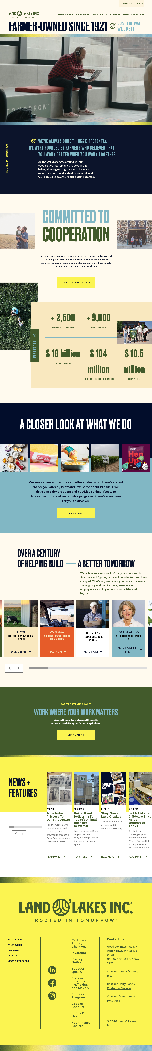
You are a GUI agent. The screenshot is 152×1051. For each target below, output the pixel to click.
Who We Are (65, 14)
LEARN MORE (76, 513)
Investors (79, 953)
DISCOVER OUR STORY (76, 282)
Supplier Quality (78, 970)
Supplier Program (78, 995)
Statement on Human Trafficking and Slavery (80, 983)
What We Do (83, 14)
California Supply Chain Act (79, 943)
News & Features (133, 14)
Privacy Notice (77, 960)
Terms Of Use (79, 1014)
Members (125, 3)
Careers (115, 14)
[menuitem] (23, 939)
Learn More (76, 734)
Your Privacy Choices (81, 1024)
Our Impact (100, 14)
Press (140, 3)
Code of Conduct (78, 1005)
